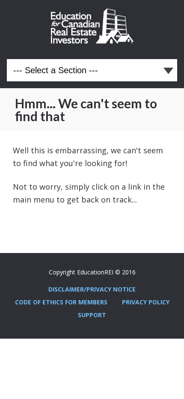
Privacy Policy (145, 302)
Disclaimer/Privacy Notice (92, 289)
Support (92, 315)
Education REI (92, 26)
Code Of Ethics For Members (61, 302)
